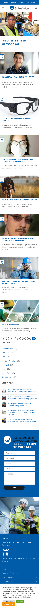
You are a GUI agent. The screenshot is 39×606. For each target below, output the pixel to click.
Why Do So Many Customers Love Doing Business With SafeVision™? (18, 77)
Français (13, 2)
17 (29, 338)
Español (21, 2)
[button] (31, 2)
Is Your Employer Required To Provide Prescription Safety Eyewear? (22, 398)
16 (24, 338)
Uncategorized (7, 377)
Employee (5, 353)
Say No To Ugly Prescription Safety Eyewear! (16, 120)
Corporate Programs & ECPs (13, 542)
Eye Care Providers (9, 361)
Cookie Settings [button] (8, 601)
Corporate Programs (10, 573)
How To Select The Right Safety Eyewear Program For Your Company (22, 391)
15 (19, 338)
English (6, 2)
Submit (14, 488)
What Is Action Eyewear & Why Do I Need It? (19, 200)
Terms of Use (19, 558)
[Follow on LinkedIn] (7, 554)
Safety (4, 369)
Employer (5, 357)
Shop (4, 569)
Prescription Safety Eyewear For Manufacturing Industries (20, 404)
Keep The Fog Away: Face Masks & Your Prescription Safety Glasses (17, 160)
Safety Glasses (7, 373)
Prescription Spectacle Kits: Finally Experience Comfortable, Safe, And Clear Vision (21, 412)
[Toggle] (36, 569)
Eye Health (6, 365)
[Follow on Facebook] (3, 554)
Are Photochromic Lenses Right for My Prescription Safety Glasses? (18, 239)
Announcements (8, 348)
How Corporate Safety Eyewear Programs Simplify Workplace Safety (22, 420)
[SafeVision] (19, 8)
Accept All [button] (20, 601)
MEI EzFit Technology (10, 324)
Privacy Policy (7, 558)
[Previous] (5, 338)
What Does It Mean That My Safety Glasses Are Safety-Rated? (19, 282)
